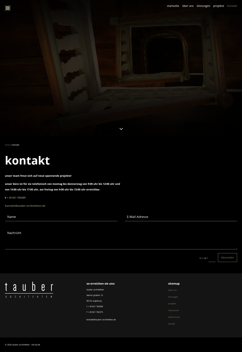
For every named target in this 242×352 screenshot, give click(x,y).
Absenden (227, 257)
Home (7, 144)
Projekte (218, 6)
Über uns (188, 6)
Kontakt (232, 6)
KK (39, 344)
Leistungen (203, 6)
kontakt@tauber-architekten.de (25, 205)
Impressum (173, 310)
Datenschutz (174, 317)
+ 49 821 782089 (16, 197)
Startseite (173, 6)
